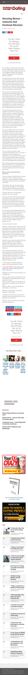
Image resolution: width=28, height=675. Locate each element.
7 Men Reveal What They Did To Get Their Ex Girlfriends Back (17, 596)
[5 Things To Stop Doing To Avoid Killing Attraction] (6, 553)
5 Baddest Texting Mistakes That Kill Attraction (15, 577)
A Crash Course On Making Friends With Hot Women (18, 633)
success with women (9, 404)
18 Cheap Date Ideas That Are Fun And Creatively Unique (17, 529)
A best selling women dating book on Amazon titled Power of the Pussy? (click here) (13, 268)
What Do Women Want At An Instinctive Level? (13, 414)
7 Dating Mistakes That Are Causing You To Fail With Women (17, 643)
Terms (16, 669)
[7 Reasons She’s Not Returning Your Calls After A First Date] (6, 628)
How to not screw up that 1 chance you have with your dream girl (23, 367)
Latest (3, 525)
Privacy (19, 669)
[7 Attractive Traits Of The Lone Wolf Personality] (6, 610)
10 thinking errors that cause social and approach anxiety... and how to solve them (5, 368)
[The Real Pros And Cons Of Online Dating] (6, 619)
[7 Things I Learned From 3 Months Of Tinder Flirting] (6, 591)
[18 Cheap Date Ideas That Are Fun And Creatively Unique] (6, 534)
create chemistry (8, 401)
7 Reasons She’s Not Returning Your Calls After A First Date (17, 624)
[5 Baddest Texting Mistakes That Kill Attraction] (6, 581)
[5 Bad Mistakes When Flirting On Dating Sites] (6, 657)
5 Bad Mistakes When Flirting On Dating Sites (17, 652)
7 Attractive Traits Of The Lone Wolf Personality (17, 605)
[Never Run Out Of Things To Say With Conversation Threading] (6, 571)
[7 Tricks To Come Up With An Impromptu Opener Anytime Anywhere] (6, 561)
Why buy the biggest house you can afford (17, 365)
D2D (5, 28)
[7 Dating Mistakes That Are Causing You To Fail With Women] (6, 647)
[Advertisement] (14, 386)
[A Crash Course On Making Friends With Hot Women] (6, 638)
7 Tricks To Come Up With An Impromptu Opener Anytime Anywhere (17, 557)
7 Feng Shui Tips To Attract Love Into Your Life (18, 539)
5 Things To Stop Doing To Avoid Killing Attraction (17, 548)
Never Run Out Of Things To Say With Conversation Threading (17, 567)
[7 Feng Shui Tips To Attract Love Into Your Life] (6, 544)
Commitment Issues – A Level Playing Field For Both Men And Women (13, 423)
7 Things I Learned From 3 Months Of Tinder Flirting (17, 586)
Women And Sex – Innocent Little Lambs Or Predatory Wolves (13, 418)
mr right (15, 401)
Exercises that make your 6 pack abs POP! (12, 365)
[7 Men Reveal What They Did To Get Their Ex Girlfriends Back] (6, 600)
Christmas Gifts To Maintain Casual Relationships (11, 427)
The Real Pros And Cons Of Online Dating (18, 614)
